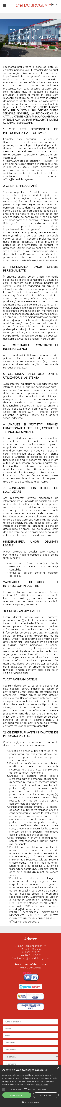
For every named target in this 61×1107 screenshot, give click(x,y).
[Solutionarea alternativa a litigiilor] (30, 998)
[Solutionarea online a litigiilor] (30, 1008)
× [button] (58, 1068)
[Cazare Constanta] (30, 988)
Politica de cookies (30, 967)
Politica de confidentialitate (30, 964)
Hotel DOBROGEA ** (32, 5)
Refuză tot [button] (45, 1095)
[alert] (30, 1086)
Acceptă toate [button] (17, 1095)
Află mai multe (42, 1084)
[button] (4, 1090)
